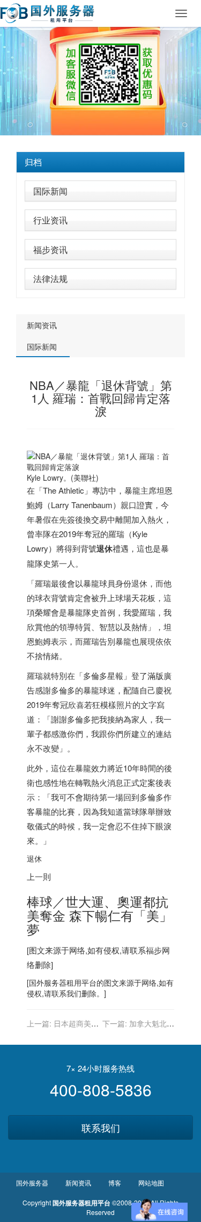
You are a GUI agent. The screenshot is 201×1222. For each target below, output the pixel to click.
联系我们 (100, 1127)
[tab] (100, 162)
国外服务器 (47, 982)
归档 (33, 162)
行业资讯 (50, 220)
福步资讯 (50, 249)
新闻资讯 (42, 325)
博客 (114, 1182)
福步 (154, 950)
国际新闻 (50, 191)
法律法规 (50, 278)
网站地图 (151, 1182)
